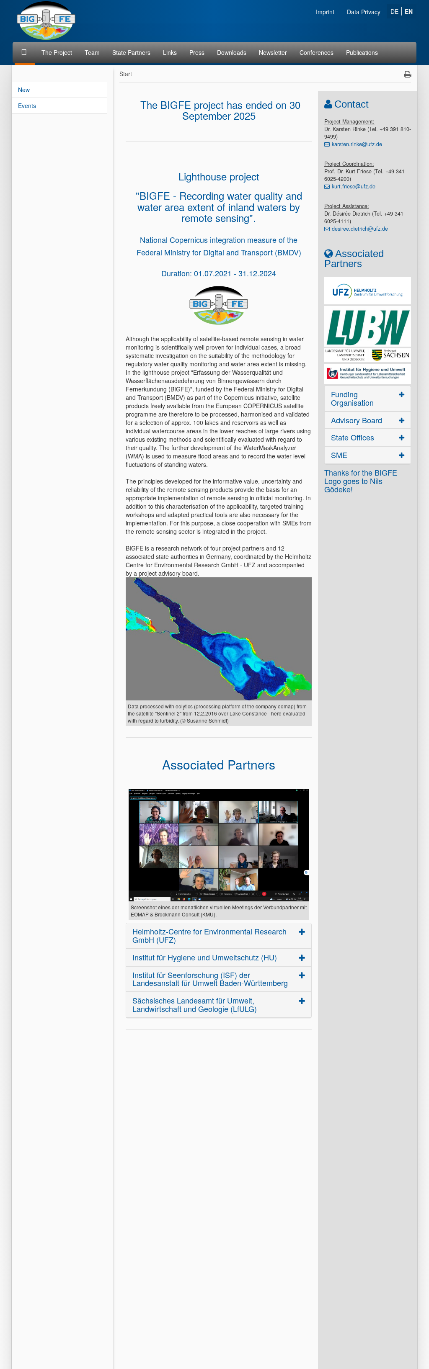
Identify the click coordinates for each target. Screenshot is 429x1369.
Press (196, 52)
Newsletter (273, 52)
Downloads (231, 52)
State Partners (131, 52)
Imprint (325, 12)
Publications (362, 52)
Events (27, 105)
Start (125, 73)
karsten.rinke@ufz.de (357, 144)
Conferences (316, 52)
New (24, 89)
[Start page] (25, 52)
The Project (56, 52)
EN (409, 11)
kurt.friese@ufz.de (353, 186)
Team (92, 52)
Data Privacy (363, 12)
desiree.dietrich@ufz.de (360, 228)
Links (170, 52)
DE (394, 11)
